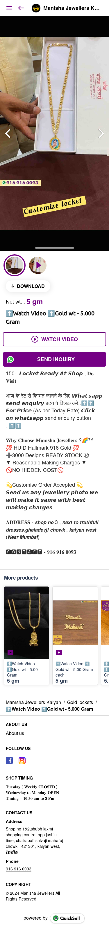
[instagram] (22, 760)
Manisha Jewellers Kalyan (71, 8)
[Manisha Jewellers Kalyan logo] (36, 8)
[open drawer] (9, 8)
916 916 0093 (18, 869)
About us (15, 733)
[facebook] (9, 760)
